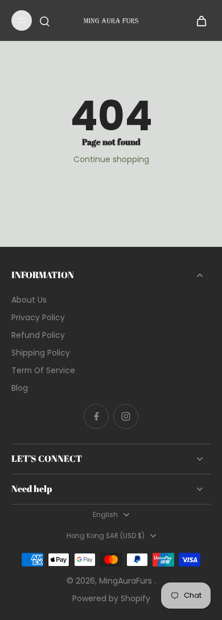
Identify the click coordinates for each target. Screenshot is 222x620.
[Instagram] (125, 416)
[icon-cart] (198, 20)
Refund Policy (38, 335)
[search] (44, 20)
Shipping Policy (40, 353)
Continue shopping (111, 159)
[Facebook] (96, 416)
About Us (29, 300)
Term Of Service (43, 370)
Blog (19, 388)
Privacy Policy (38, 317)
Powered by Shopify (111, 598)
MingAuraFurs (126, 580)
